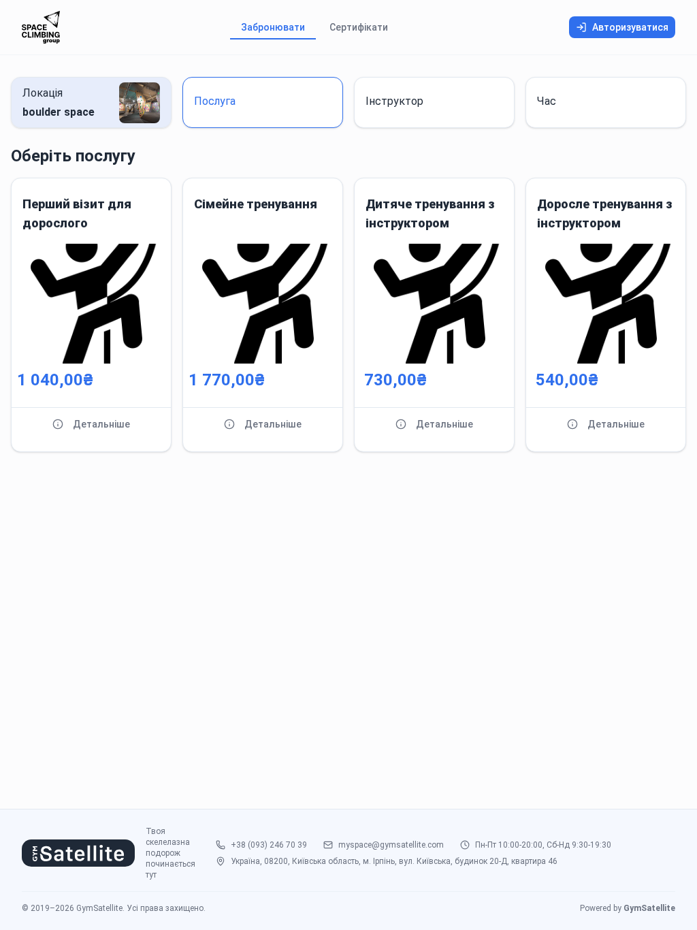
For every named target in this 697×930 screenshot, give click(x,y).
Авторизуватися (630, 27)
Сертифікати (358, 27)
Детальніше (101, 424)
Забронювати (273, 27)
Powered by (627, 908)
